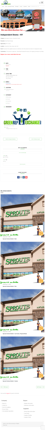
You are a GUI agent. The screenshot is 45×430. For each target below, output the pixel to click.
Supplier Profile (27, 417)
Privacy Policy (5, 409)
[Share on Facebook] (18, 177)
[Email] (26, 177)
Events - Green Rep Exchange (9, 6)
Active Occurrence (22, 164)
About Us (4, 403)
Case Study (26, 413)
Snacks (29, 6)
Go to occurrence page (22, 152)
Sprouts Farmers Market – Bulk (10, 238)
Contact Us (4, 405)
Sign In (39, 3)
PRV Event (6, 387)
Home (3, 6)
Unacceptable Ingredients (7, 411)
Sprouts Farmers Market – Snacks (10, 381)
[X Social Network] (21, 177)
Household (25, 6)
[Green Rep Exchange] (6, 3)
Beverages (16, 6)
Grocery (21, 6)
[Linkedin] (23, 177)
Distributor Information (29, 405)
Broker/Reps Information (29, 411)
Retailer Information (28, 403)
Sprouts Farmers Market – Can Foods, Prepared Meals (15, 333)
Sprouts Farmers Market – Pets (10, 286)
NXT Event (39, 387)
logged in (8, 393)
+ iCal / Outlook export (35, 139)
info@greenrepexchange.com (11, 128)
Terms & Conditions (6, 407)
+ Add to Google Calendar (10, 139)
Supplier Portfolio (28, 415)
